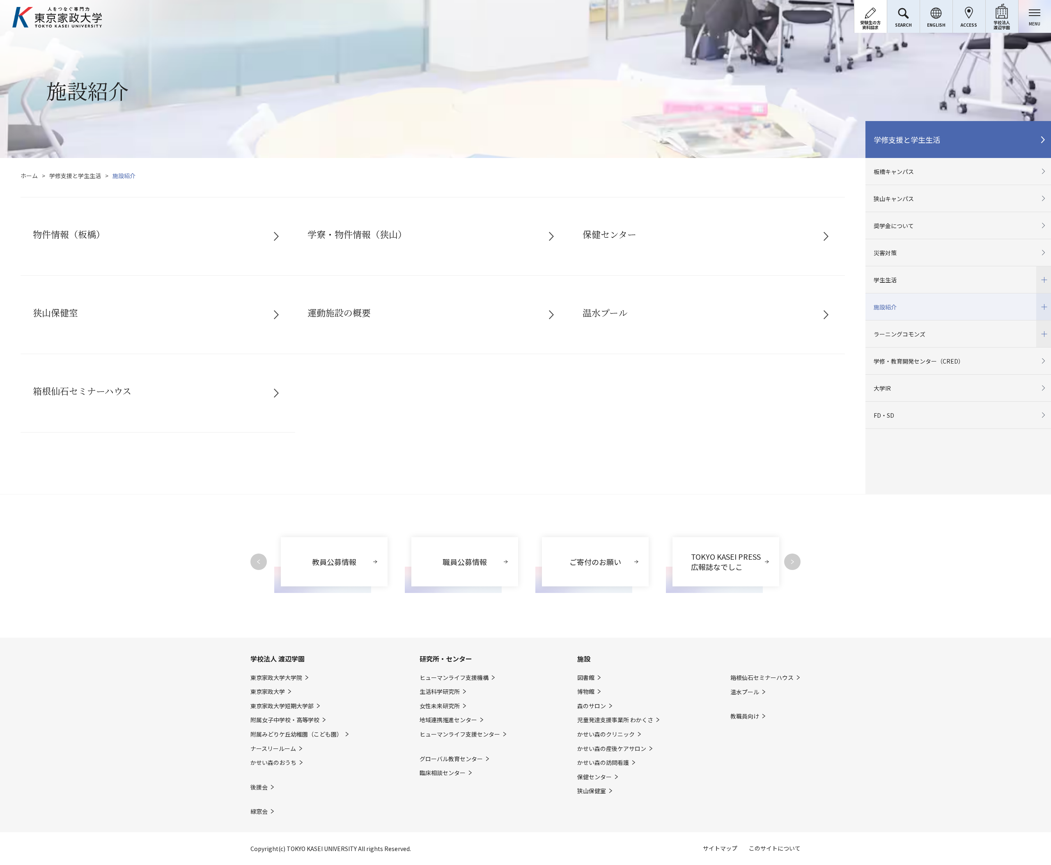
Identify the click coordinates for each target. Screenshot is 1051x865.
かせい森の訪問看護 (603, 763)
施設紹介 (881, 302)
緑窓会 (259, 811)
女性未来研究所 (440, 706)
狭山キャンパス (894, 199)
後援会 (259, 787)
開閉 (1043, 279)
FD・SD (884, 415)
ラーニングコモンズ (895, 329)
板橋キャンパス (894, 171)
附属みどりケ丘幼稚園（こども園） (296, 734)
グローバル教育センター (451, 759)
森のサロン (591, 706)
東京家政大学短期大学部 (282, 706)
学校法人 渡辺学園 (277, 659)
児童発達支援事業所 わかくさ (615, 720)
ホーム (29, 176)
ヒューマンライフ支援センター (460, 734)
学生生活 (881, 275)
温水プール (744, 692)
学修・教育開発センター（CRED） (919, 361)
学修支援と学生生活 (75, 176)
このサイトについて (775, 848)
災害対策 (885, 253)
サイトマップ (720, 848)
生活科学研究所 (440, 692)
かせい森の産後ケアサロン (611, 749)
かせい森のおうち (273, 763)
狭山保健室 (591, 791)
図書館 (585, 678)
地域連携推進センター (448, 720)
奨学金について (894, 226)
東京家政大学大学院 (276, 678)
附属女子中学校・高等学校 (284, 720)
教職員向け (744, 716)
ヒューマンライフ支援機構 (454, 678)
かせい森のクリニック (606, 734)
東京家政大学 (267, 692)
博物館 (585, 692)
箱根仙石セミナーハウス (762, 678)
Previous (258, 562)
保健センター (594, 777)
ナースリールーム (273, 749)
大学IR (882, 388)
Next (792, 562)
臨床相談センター (443, 773)
